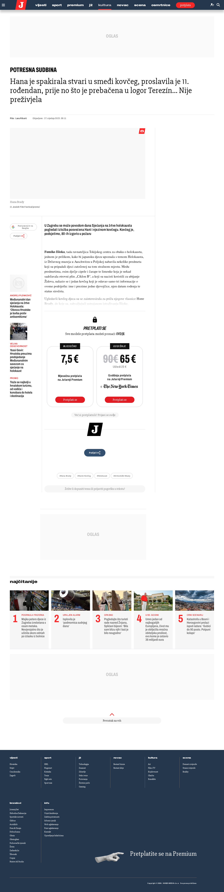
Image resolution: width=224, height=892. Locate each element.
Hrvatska (13, 764)
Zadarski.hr (14, 850)
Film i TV (151, 768)
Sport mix (48, 783)
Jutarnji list (14, 809)
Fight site (48, 779)
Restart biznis (119, 764)
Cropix (12, 858)
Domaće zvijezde (190, 764)
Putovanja (83, 779)
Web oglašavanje (51, 824)
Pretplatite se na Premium (163, 854)
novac (117, 758)
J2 (90, 5)
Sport (57, 5)
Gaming (82, 786)
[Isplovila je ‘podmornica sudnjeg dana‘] (70, 601)
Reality (185, 771)
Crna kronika (15, 771)
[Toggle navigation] (2, 4)
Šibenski (13, 854)
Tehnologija (84, 764)
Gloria (12, 835)
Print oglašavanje (51, 828)
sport (47, 758)
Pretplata (185, 5)
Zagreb (13, 775)
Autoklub (14, 824)
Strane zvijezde (189, 768)
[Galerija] (77, 163)
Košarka (47, 771)
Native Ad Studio (17, 861)
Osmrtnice (160, 5)
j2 (80, 758)
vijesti (14, 758)
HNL (46, 764)
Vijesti (40, 5)
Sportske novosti (16, 817)
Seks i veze (83, 775)
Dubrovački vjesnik (18, 843)
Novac (123, 5)
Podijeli (17, 236)
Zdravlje (82, 771)
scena (187, 758)
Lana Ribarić (21, 118)
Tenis (46, 775)
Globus (13, 820)
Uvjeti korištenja (51, 813)
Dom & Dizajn (15, 828)
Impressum (49, 809)
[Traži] (218, 5)
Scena (140, 5)
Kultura (104, 5)
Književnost (153, 771)
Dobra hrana (15, 831)
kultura (152, 758)
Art (149, 764)
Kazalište (152, 779)
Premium (75, 5)
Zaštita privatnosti (51, 817)
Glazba (151, 775)
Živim (12, 846)
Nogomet (48, 768)
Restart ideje (118, 768)
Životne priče (84, 783)
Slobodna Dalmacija (18, 813)
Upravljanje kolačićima (53, 835)
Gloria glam (14, 839)
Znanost (82, 768)
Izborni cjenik (50, 820)
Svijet (12, 768)
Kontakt (47, 831)
